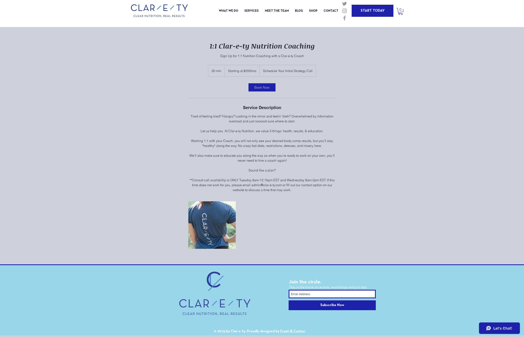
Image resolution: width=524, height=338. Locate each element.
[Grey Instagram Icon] (344, 11)
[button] (400, 11)
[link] (262, 87)
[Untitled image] (212, 225)
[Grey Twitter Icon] (344, 4)
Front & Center (292, 331)
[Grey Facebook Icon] (344, 18)
